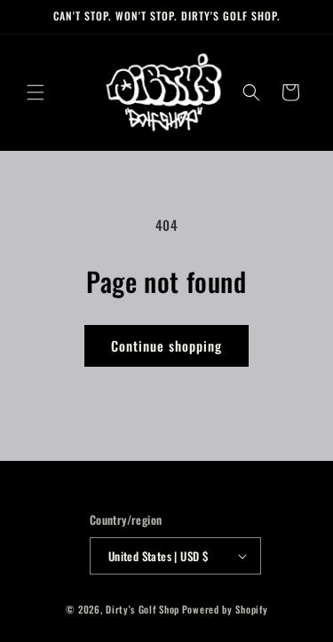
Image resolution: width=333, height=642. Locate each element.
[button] (35, 92)
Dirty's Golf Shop (142, 609)
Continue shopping (166, 345)
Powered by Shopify (225, 609)
